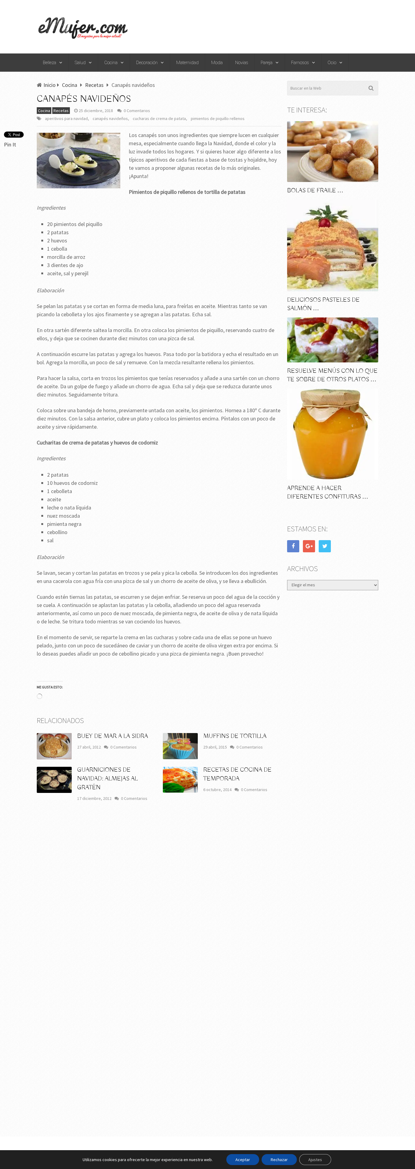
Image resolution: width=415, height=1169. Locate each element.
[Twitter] (325, 546)
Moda (217, 62)
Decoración (147, 62)
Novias (241, 62)
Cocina (111, 62)
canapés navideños (110, 118)
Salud (80, 62)
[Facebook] (293, 546)
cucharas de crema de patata (159, 118)
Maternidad (187, 62)
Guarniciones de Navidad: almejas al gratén (107, 778)
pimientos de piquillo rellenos (218, 118)
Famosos (300, 62)
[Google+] (309, 546)
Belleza (49, 62)
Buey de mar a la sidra (112, 736)
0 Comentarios (137, 110)
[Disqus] (159, 896)
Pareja (267, 62)
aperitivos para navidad (66, 118)
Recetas (61, 110)
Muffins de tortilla (234, 736)
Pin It (10, 144)
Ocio (332, 62)
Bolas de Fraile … (315, 190)
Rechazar (279, 1159)
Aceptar (242, 1159)
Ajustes (315, 1159)
